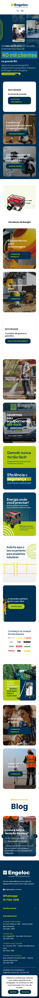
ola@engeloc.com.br (13, 889)
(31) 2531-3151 (8, 938)
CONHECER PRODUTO (15, 255)
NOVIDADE (14, 90)
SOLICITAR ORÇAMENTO (16, 100)
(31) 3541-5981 (8, 951)
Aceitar (13, 992)
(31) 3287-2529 (9, 929)
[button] (22, 76)
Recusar (25, 992)
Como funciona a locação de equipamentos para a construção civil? (19, 828)
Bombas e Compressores (19, 222)
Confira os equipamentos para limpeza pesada (19, 125)
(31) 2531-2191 (8, 963)
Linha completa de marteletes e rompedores (18, 157)
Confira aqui (16, 606)
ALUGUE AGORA (15, 166)
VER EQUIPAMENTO (16, 134)
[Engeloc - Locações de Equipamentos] (19, 6)
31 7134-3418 (11, 900)
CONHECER (15, 299)
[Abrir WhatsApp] (34, 993)
